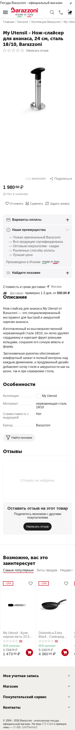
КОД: (28, 178)
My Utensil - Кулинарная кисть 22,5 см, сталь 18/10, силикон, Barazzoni (17, 635)
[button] (61, 179)
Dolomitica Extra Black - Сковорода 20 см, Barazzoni (52, 635)
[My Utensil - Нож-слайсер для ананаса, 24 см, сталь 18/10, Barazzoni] (37, 90)
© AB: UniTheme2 (25, 727)
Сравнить (36, 203)
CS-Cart (47, 723)
